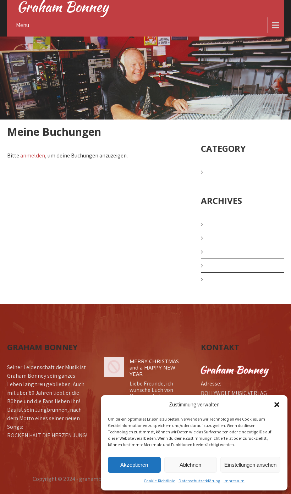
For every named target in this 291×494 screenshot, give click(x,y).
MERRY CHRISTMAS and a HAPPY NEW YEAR (154, 367)
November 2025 (229, 238)
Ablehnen (190, 465)
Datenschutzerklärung (199, 480)
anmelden (32, 155)
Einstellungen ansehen (250, 465)
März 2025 (222, 265)
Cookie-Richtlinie (159, 480)
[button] (276, 404)
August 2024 (225, 279)
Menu (22, 25)
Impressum (234, 480)
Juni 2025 (221, 251)
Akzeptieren (134, 465)
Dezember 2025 (229, 224)
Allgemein (222, 172)
